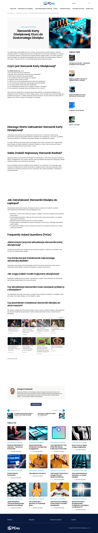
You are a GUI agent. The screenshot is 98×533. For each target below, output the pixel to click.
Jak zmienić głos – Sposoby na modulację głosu (37, 503)
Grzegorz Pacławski (24, 389)
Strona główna (10, 13)
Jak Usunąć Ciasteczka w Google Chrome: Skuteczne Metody (59, 475)
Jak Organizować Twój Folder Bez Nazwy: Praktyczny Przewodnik (58, 447)
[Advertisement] (36, 111)
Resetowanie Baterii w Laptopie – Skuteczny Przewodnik (15, 447)
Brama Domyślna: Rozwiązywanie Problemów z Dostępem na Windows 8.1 (80, 504)
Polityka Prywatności (55, 519)
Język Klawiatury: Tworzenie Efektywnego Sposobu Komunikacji (15, 503)
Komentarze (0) (36, 404)
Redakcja (9, 519)
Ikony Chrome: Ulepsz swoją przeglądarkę (79, 446)
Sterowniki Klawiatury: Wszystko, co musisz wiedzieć (79, 475)
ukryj (22, 71)
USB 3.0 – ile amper (74, 125)
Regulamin (31, 519)
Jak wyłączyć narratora (37, 473)
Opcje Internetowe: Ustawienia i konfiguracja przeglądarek (38, 447)
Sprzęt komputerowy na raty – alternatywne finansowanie (77, 95)
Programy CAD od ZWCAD (76, 110)
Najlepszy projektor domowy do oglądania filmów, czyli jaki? (78, 79)
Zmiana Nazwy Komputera (12, 474)
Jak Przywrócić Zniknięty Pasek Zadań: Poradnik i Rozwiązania (58, 503)
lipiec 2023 (14, 358)
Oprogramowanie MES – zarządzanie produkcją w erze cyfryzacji (79, 63)
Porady (71, 61)
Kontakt (73, 519)
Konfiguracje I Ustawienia (22, 13)
